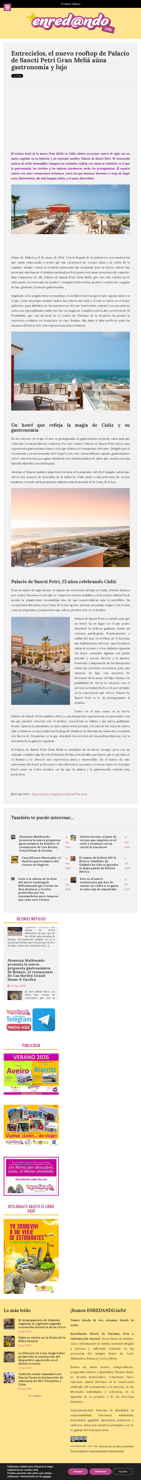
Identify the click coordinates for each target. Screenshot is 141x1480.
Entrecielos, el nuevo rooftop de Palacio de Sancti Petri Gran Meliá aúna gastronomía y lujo (70, 60)
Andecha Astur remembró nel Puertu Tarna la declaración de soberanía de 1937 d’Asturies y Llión (40, 1379)
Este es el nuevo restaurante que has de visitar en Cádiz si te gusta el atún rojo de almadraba (99, 884)
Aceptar (78, 1471)
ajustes (47, 1476)
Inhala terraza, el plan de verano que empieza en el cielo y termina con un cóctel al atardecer (98, 842)
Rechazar (100, 1471)
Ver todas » (35, 1395)
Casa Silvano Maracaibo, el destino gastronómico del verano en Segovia (41, 861)
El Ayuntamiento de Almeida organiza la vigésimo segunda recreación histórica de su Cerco (42, 1323)
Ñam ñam (80, 794)
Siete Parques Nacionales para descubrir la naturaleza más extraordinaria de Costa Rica (30, 999)
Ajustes (123, 1471)
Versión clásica (70, 4)
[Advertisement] (70, 118)
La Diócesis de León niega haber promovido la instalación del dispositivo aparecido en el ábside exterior (41, 1358)
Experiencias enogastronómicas (53, 794)
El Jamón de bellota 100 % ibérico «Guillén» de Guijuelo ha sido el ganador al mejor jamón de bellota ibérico (98, 864)
